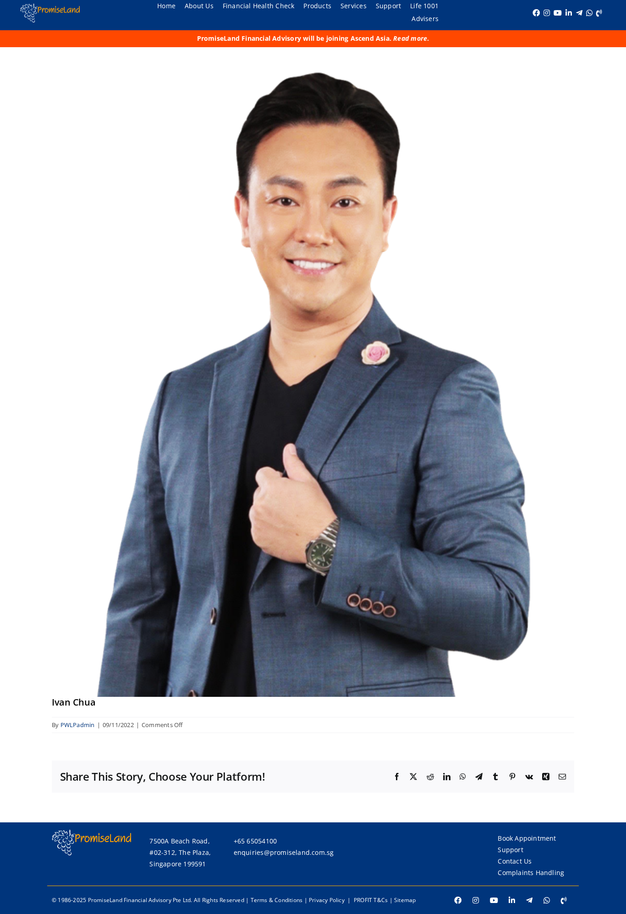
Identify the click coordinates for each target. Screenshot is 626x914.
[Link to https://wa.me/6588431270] (589, 12)
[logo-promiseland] (50, 6)
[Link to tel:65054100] (599, 12)
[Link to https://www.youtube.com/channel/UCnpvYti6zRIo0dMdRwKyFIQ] (558, 12)
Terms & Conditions (277, 900)
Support (510, 849)
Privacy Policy (327, 900)
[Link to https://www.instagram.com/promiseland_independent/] (547, 12)
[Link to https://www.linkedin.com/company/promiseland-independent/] (569, 12)
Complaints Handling (531, 872)
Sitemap (405, 900)
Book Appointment (527, 838)
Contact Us (515, 861)
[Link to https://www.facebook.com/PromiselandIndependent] (536, 12)
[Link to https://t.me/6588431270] (579, 12)
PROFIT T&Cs (371, 900)
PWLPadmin (77, 725)
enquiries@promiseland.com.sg (284, 852)
